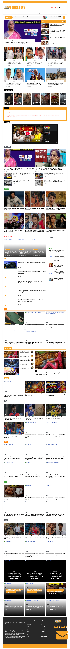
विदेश (14, 13)
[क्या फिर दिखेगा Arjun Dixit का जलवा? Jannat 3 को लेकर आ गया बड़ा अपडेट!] (56, 221)
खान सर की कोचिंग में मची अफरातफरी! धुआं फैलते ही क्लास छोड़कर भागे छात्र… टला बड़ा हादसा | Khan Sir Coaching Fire (13, 458)
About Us (42, 623)
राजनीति (18, 13)
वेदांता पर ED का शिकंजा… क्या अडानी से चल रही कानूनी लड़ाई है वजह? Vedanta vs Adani (58, 280)
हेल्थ (5, 495)
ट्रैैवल (6, 604)
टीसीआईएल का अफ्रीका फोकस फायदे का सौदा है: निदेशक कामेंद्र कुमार (38, 252)
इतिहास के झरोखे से (55, 571)
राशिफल (6, 391)
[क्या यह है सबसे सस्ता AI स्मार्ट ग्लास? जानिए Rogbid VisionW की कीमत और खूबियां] (35, 335)
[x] (54, 7)
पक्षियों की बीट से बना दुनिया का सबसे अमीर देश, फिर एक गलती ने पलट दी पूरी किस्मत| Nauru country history (14, 576)
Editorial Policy (43, 631)
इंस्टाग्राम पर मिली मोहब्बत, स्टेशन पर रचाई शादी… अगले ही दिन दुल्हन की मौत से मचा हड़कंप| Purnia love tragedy (57, 43)
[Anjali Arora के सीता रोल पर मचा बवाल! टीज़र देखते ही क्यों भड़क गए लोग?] (35, 199)
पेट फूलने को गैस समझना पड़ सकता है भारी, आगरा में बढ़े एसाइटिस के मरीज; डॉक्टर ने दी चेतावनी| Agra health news (35, 591)
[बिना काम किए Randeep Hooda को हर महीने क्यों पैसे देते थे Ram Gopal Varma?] (14, 199)
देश (11, 13)
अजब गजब (14, 571)
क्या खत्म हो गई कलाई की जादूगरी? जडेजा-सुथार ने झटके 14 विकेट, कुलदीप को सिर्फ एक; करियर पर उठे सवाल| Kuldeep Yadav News (15, 628)
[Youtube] (59, 627)
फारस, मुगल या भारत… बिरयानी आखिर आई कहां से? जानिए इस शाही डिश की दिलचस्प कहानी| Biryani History (55, 576)
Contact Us (43, 634)
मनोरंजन (25, 13)
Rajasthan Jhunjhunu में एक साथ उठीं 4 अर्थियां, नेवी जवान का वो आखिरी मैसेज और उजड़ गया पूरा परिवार (57, 37)
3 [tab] (38, 21)
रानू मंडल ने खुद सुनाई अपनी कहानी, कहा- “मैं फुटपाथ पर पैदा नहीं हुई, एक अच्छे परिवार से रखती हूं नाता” (25, 252)
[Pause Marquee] (64, 17)
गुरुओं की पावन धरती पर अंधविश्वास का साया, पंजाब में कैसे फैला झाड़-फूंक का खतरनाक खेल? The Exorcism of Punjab (48, 373)
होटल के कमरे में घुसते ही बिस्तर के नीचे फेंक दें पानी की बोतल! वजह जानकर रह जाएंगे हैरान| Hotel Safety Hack (13, 608)
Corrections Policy (44, 628)
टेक (5, 322)
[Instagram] (62, 627)
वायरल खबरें (48, 13)
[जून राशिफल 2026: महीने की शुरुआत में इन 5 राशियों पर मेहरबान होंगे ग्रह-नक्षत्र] (35, 387)
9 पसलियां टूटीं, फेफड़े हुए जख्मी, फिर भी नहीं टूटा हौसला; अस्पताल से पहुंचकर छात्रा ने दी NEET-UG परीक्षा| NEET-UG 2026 (34, 458)
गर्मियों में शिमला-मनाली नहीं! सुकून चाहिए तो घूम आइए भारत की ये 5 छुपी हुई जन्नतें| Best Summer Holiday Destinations (55, 608)
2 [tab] (36, 21)
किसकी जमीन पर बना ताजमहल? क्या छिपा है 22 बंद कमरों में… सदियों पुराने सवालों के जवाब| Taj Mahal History (35, 576)
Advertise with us (58, 2)
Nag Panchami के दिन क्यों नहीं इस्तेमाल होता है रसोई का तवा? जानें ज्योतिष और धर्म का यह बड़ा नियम (24, 368)
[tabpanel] (22, 33)
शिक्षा (29, 13)
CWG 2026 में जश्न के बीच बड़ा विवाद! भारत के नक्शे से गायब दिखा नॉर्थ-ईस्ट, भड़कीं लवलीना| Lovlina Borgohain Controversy (35, 418)
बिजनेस (8, 249)
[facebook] (51, 7)
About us (53, 2)
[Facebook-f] (55, 627)
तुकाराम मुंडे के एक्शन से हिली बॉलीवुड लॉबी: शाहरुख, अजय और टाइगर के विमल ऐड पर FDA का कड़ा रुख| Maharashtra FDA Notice (34, 232)
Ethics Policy (43, 626)
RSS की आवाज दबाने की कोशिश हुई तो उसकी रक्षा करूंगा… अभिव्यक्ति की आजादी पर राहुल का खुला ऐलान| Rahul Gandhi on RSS (14, 63)
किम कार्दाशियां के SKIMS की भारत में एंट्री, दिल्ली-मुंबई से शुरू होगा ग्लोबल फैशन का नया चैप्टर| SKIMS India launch (55, 591)
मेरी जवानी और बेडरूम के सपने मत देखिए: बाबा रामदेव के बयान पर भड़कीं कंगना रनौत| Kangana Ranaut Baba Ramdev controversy (18, 44)
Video (58, 13)
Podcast (53, 13)
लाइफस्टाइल (38, 13)
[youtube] (55, 7)
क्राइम (21, 13)
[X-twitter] (57, 627)
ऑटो (5, 267)
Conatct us (64, 2)
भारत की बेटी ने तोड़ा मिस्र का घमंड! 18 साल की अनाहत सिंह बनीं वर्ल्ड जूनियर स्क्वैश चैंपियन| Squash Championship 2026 (34, 436)
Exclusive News (30, 623)
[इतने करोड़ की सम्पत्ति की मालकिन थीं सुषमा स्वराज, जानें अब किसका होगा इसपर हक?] (11, 248)
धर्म (34, 13)
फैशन (47, 587)
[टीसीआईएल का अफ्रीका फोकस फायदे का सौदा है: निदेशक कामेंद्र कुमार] (39, 248)
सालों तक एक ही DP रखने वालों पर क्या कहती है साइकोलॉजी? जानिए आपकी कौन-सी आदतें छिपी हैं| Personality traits (13, 591)
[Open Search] (57, 7)
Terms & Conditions (44, 633)
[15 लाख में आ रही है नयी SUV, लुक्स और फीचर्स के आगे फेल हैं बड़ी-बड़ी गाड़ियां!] (10, 265)
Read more (20, 267)
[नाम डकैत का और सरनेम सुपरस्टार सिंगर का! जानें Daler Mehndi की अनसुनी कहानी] (14, 221)
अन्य (43, 13)
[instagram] (52, 7)
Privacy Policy (43, 624)
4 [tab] (39, 21)
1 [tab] (35, 21)
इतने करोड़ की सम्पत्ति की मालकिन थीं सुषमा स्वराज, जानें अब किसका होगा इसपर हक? (11, 252)
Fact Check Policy (44, 629)
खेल (32, 13)
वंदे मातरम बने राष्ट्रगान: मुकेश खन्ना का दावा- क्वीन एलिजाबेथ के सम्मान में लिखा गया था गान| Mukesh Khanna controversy (55, 210)
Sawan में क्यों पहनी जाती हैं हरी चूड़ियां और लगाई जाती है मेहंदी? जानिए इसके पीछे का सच (25, 360)
